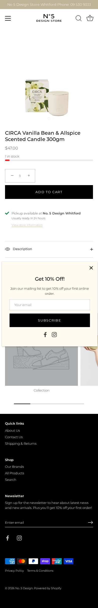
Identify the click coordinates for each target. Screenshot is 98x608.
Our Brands (14, 467)
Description (22, 249)
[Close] (91, 267)
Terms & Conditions (40, 570)
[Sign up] (90, 522)
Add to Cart (49, 192)
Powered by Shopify (47, 588)
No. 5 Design (24, 588)
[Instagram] (54, 334)
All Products (14, 473)
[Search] (78, 19)
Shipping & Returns (20, 443)
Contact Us (14, 437)
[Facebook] (45, 334)
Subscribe (49, 320)
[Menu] (8, 18)
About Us (12, 430)
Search (10, 480)
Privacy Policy (14, 570)
